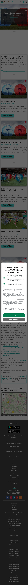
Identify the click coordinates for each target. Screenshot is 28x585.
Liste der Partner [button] (20, 299)
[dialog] (14, 292)
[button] (14, 287)
